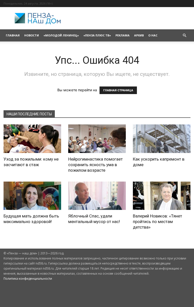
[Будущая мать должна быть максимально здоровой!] (32, 196)
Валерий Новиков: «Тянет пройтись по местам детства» (157, 221)
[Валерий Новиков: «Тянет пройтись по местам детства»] (161, 196)
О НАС (152, 35)
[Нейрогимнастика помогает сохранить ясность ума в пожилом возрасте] (97, 138)
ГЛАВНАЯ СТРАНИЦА (118, 90)
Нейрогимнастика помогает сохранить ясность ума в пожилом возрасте (95, 165)
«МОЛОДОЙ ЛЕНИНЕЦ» (61, 35)
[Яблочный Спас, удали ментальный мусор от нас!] (97, 196)
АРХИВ (139, 35)
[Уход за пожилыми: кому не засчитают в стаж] (32, 138)
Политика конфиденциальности (28, 278)
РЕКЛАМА (122, 35)
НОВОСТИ (31, 35)
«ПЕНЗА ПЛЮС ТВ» (97, 35)
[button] (184, 35)
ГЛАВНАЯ (13, 35)
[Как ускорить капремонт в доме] (161, 138)
